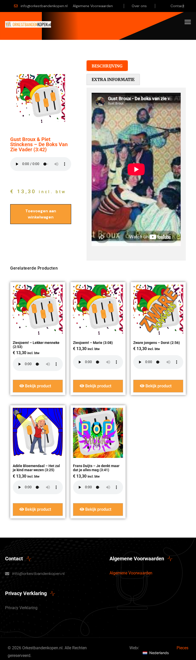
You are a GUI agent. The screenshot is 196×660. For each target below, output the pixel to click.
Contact (177, 6)
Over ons (139, 6)
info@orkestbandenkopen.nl (44, 6)
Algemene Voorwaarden (93, 6)
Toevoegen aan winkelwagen (40, 214)
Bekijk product (37, 386)
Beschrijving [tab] (107, 65)
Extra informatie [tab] (113, 79)
